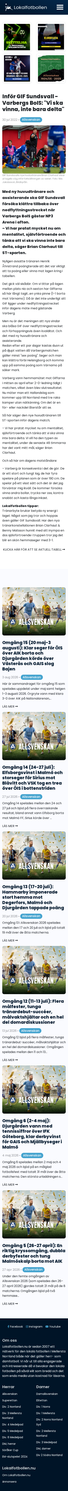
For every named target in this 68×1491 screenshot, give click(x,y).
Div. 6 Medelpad (12, 1437)
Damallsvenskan (47, 1394)
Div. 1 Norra (43, 1407)
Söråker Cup (10, 1450)
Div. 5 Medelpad (12, 1431)
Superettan (9, 1400)
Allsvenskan (31, 119)
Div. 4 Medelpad (12, 1424)
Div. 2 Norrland (11, 1407)
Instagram (35, 1326)
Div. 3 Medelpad (46, 1442)
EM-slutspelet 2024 (15, 1456)
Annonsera (9, 1482)
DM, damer (43, 1448)
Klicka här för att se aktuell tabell (32, 549)
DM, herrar (9, 1444)
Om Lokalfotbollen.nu (16, 1475)
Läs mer (8, 706)
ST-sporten (10, 420)
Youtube (55, 1326)
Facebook (16, 1326)
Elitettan (41, 1400)
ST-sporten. (14, 252)
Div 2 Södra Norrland (49, 1455)
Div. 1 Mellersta (45, 1413)
